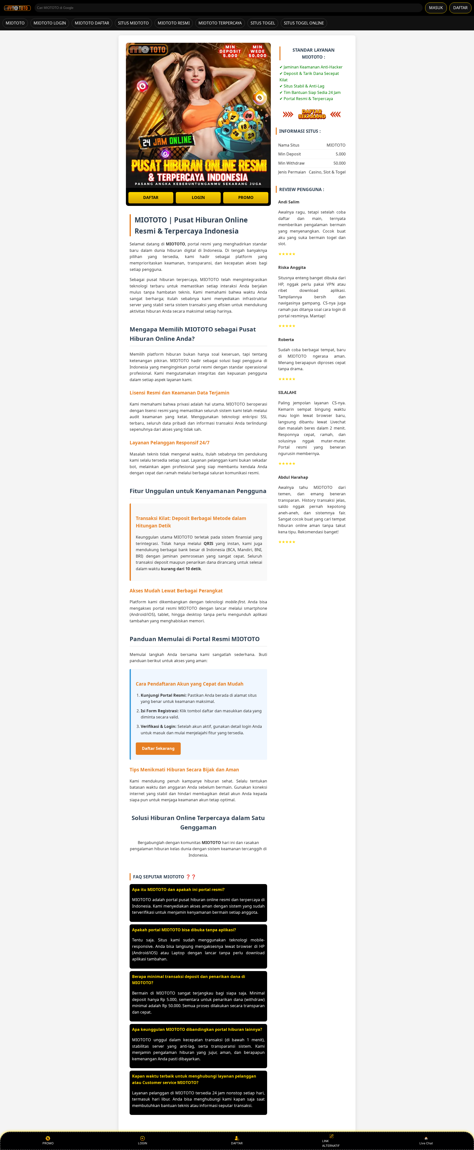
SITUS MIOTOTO (133, 23)
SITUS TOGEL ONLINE (304, 23)
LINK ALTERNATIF (331, 1143)
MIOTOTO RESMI (174, 23)
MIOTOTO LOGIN (50, 23)
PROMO (246, 197)
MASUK (436, 7)
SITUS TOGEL (263, 23)
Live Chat (426, 1143)
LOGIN (198, 197)
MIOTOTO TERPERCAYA (220, 23)
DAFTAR (460, 7)
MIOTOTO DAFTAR (92, 23)
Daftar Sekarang (158, 748)
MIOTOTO (15, 23)
